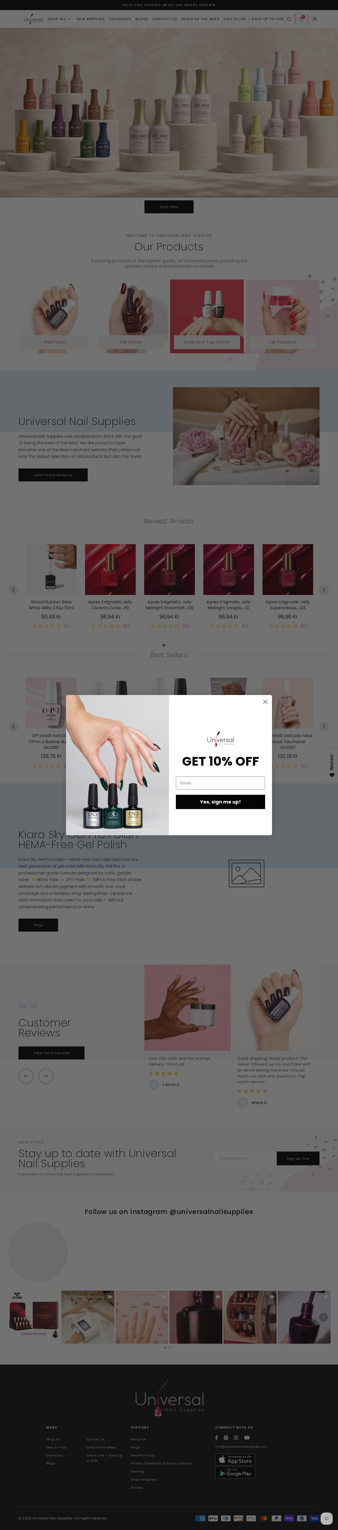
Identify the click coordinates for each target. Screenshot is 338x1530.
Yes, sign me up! (220, 801)
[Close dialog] (265, 701)
